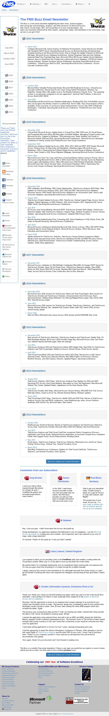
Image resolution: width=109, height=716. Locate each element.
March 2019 (32, 156)
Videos (7, 276)
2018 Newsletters (36, 178)
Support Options (43, 689)
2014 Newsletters (36, 371)
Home (4, 10)
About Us (5, 698)
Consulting (65, 4)
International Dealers (81, 691)
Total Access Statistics (8, 686)
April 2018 (31, 225)
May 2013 (31, 440)
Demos (7, 221)
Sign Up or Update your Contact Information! (63, 461)
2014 (10, 106)
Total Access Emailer (8, 677)
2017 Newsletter (35, 255)
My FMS (77, 693)
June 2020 (32, 100)
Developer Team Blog (7, 173)
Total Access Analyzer (46, 632)
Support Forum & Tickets (8, 201)
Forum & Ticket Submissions (47, 687)
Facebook (9, 180)
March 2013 (32, 448)
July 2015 (31, 345)
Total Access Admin (8, 669)
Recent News (6, 702)
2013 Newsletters (36, 414)
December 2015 (34, 335)
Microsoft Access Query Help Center (7, 237)
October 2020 (33, 86)
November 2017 (34, 263)
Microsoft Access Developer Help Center (8, 228)
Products (20, 4)
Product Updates (43, 691)
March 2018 (32, 234)
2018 (10, 81)
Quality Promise (7, 707)
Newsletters (13, 10)
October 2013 (33, 423)
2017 (10, 87)
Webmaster (70, 714)
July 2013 (31, 430)
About (80, 4)
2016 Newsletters (36, 283)
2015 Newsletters (36, 327)
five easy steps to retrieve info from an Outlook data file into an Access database (93, 505)
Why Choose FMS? (8, 705)
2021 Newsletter (35, 38)
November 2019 (34, 130)
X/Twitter (8, 194)
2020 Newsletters (36, 77)
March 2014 (32, 396)
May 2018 (31, 217)
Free (54, 4)
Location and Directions (82, 689)
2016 (10, 94)
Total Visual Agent (43, 669)
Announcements (9, 124)
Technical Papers (7, 263)
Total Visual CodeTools (45, 671)
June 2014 (32, 389)
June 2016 (32, 303)
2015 (10, 100)
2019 (10, 75)
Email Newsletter (6, 164)
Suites (4, 688)
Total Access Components (10, 673)
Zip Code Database (44, 675)
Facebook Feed (7, 187)
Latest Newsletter (6, 214)
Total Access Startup (8, 683)
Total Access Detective (9, 675)
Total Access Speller (8, 681)
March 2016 (32, 313)
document (4, 134)
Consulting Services (8, 700)
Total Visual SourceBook (45, 673)
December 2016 (34, 292)
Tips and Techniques (6, 270)
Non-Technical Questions (82, 687)
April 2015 (31, 353)
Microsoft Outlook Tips (6, 256)
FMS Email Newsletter (9, 20)
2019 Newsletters (36, 122)
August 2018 (32, 198)
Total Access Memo (8, 679)
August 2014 (32, 379)
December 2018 (34, 186)
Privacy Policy (62, 714)
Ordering (35, 4)
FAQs (40, 693)
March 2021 (32, 47)
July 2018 (31, 208)
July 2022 (9, 48)
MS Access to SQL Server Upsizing (8, 247)
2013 (10, 112)
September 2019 (34, 144)
